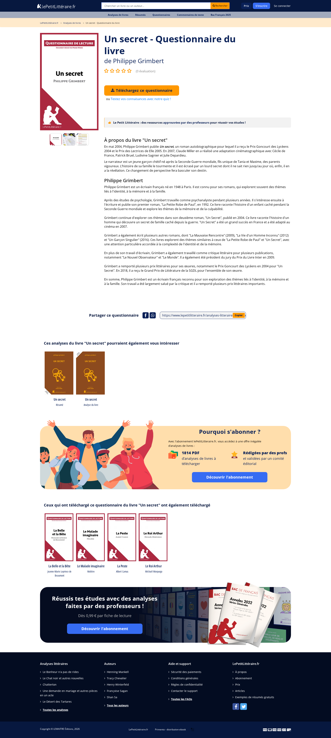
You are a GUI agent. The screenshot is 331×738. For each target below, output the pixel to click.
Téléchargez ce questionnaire (143, 90)
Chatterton (50, 684)
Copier (239, 315)
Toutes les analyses (55, 710)
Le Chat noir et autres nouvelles (63, 678)
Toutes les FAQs (181, 699)
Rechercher (221, 5)
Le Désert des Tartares (57, 701)
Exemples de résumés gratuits (254, 697)
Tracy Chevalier (117, 678)
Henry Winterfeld (118, 684)
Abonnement (243, 678)
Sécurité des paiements (186, 672)
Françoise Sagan (117, 691)
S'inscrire (261, 6)
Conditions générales (184, 678)
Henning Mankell (118, 672)
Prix (246, 6)
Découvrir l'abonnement (229, 477)
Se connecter (282, 6)
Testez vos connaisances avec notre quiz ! (141, 99)
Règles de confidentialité (187, 684)
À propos (241, 672)
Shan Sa (112, 697)
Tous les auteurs (118, 705)
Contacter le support (184, 691)
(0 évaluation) (145, 71)
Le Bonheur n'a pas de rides (61, 672)
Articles (240, 691)
